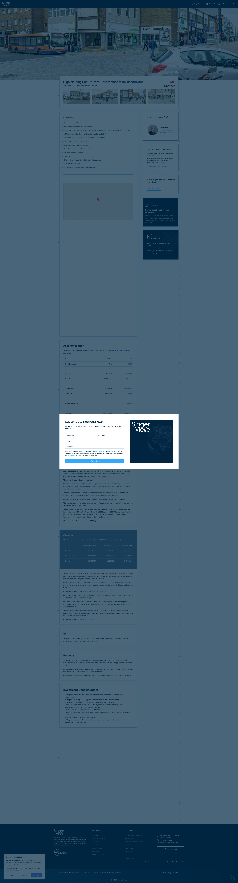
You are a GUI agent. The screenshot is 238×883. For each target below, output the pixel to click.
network (71, 429)
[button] (176, 417)
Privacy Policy (100, 451)
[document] (119, 441)
